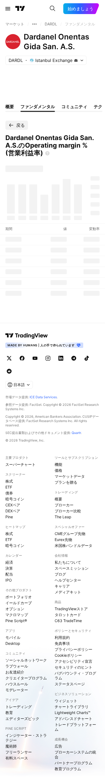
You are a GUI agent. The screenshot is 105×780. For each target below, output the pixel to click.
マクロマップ (16, 614)
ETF (8, 487)
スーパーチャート (20, 464)
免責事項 (62, 643)
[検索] (52, 8)
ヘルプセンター (68, 580)
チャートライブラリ (72, 706)
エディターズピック (22, 718)
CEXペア (12, 505)
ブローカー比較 (68, 511)
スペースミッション (72, 568)
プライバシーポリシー (73, 649)
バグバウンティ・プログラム (75, 675)
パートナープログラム (73, 763)
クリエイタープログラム (26, 678)
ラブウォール (16, 666)
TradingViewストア (71, 608)
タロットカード (68, 614)
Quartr (76, 433)
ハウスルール (16, 684)
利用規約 (62, 637)
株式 (9, 481)
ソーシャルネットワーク (26, 660)
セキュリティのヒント (73, 667)
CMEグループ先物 (70, 533)
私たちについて (68, 562)
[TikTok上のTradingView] (86, 358)
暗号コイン (14, 499)
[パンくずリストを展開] (34, 24)
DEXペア (12, 511)
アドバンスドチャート (73, 718)
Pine (9, 517)
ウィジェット (66, 700)
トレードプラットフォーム (75, 727)
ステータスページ (70, 684)
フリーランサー (18, 752)
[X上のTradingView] (9, 358)
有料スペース (16, 758)
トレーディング (18, 706)
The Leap (63, 517)
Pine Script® (16, 620)
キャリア (62, 586)
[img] (76, 60)
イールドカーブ (18, 602)
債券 (9, 493)
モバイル (12, 637)
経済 (9, 562)
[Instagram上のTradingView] (48, 358)
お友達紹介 (14, 672)
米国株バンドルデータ (73, 545)
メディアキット (68, 592)
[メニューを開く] (7, 8)
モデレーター (16, 690)
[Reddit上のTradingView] (9, 371)
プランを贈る (66, 482)
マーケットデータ (70, 476)
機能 (58, 464)
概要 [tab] (9, 106)
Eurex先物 (63, 539)
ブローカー (64, 505)
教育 (9, 712)
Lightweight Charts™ (72, 712)
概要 (58, 499)
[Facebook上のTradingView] (22, 358)
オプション (14, 608)
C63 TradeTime (68, 620)
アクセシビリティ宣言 (73, 661)
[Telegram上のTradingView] (74, 358)
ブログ (60, 574)
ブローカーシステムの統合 (75, 754)
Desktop (12, 643)
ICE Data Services (43, 397)
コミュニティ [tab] (74, 106)
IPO (8, 580)
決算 (9, 568)
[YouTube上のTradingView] (35, 358)
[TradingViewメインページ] (26, 335)
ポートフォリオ (18, 597)
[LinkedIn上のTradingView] (61, 358)
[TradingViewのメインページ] (20, 8)
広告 (58, 746)
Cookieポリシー (68, 655)
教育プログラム (68, 768)
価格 (58, 470)
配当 (9, 574)
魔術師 (11, 746)
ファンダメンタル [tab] (37, 106)
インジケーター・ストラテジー (26, 737)
